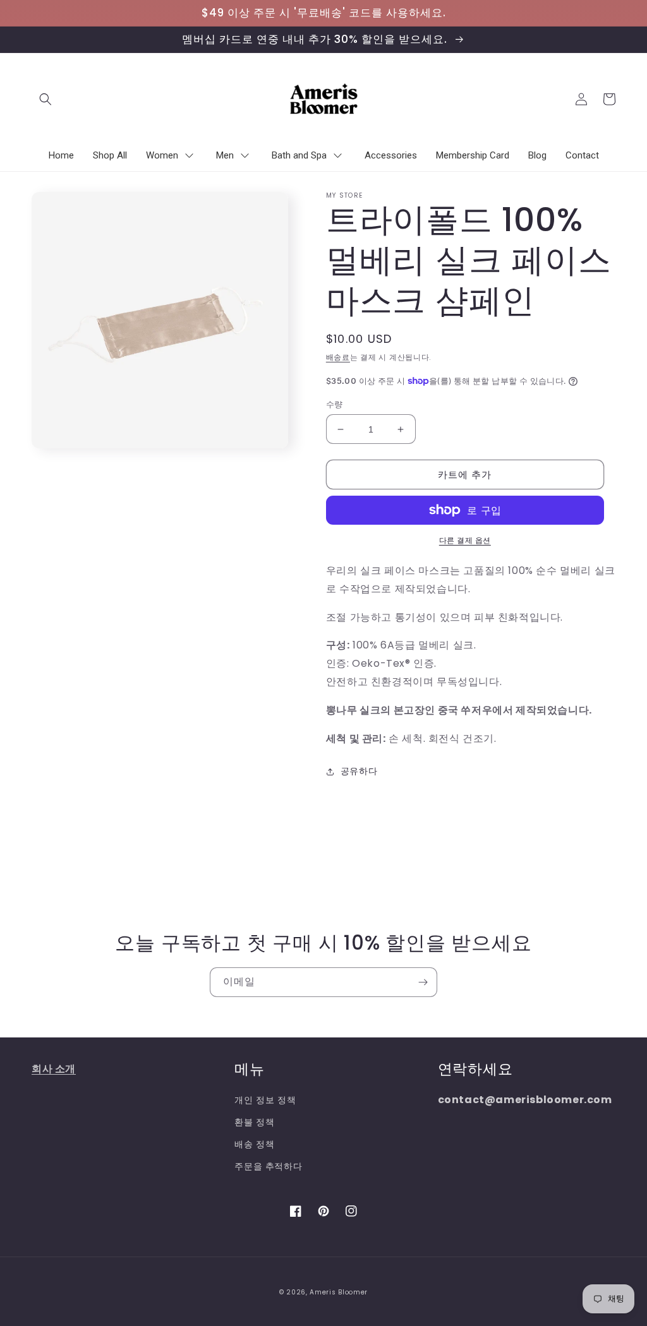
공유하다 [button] (359, 771)
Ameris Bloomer (339, 1292)
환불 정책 (254, 1122)
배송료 (338, 357)
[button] (45, 99)
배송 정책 (254, 1144)
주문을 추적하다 (268, 1166)
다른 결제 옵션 (465, 540)
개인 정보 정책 (265, 1100)
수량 (334, 404)
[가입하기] (423, 982)
